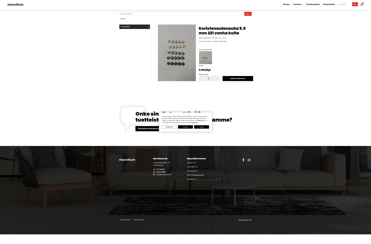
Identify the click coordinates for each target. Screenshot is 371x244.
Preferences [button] (194, 122)
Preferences (169, 127)
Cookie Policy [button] (200, 120)
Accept (202, 127)
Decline (185, 127)
